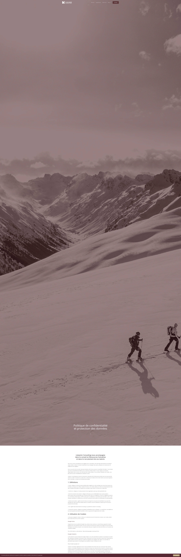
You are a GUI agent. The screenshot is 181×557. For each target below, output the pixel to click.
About (109, 2)
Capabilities (98, 2)
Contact (115, 2)
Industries (104, 2)
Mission (92, 2)
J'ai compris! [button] (176, 555)
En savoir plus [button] (39, 555)
